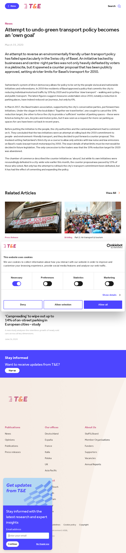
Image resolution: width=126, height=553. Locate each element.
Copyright (84, 524)
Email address (13, 529)
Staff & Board (91, 433)
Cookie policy (69, 524)
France (48, 445)
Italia (47, 452)
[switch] (47, 283)
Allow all (103, 304)
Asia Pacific (51, 470)
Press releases (13, 452)
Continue (12, 544)
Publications (11, 445)
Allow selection (63, 304)
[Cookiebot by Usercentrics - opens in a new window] (109, 246)
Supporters (91, 452)
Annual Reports (93, 464)
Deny (23, 304)
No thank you (42, 544)
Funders (89, 445)
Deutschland (52, 433)
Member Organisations (97, 439)
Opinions (10, 439)
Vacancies (90, 458)
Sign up (12, 370)
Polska (48, 458)
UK (46, 464)
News (8, 433)
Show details (109, 295)
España (49, 439)
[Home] (32, 6)
